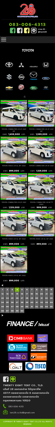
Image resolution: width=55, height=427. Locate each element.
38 (22, 302)
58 (12, 311)
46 (7, 306)
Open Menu (3, 39)
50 (27, 306)
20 (41, 294)
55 (51, 306)
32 (46, 298)
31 (42, 298)
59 (17, 311)
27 (22, 298)
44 (51, 302)
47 (12, 306)
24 (7, 298)
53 (41, 306)
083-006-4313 (27, 24)
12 (3, 294)
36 (12, 302)
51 (32, 306)
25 (12, 298)
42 (41, 302)
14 (12, 294)
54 (46, 306)
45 (2, 306)
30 (36, 298)
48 (17, 306)
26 (17, 298)
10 (46, 289)
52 (36, 306)
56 (2, 311)
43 (46, 302)
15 (17, 294)
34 (2, 302)
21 (47, 294)
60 (22, 311)
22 (51, 294)
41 (37, 302)
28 (27, 298)
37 (17, 302)
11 (51, 289)
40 (31, 302)
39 (27, 302)
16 (22, 294)
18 (32, 294)
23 (2, 298)
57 (7, 311)
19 (37, 294)
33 (51, 298)
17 (27, 294)
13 (7, 294)
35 (7, 302)
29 (32, 298)
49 (22, 306)
